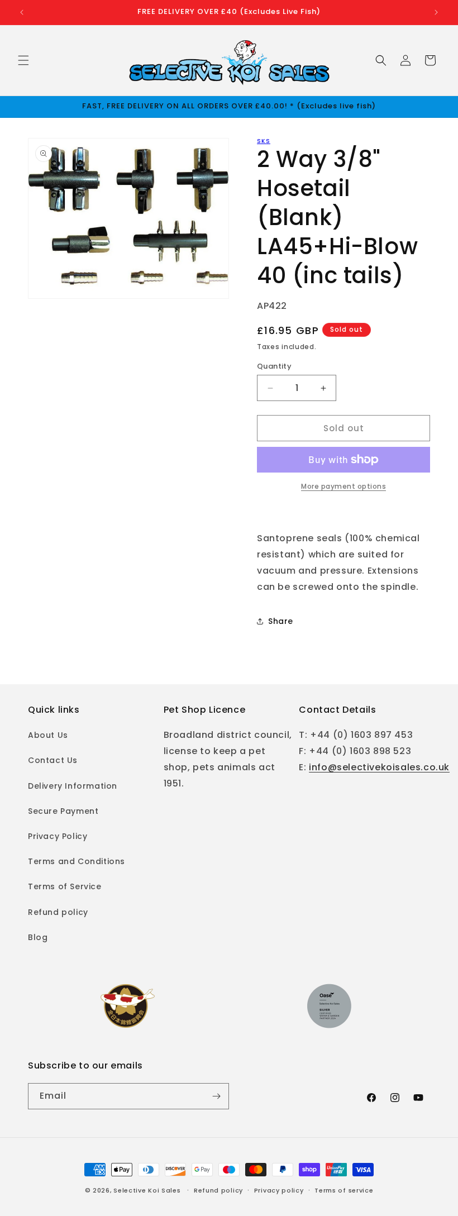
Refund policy (58, 912)
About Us (48, 735)
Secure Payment (63, 811)
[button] (23, 60)
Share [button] (280, 621)
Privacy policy (279, 1190)
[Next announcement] (436, 12)
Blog (37, 937)
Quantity (274, 366)
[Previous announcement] (21, 12)
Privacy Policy (57, 836)
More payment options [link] (343, 486)
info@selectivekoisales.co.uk (379, 767)
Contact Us (53, 760)
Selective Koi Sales (146, 1190)
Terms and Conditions (76, 861)
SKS (263, 141)
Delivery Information (72, 785)
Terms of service (343, 1190)
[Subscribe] (216, 1096)
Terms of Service (65, 886)
